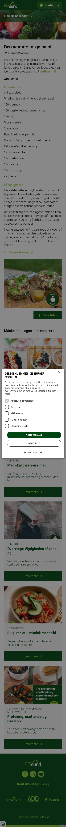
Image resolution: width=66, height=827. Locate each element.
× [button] (59, 372)
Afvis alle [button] (34, 443)
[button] (33, 452)
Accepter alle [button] (34, 434)
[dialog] (33, 414)
